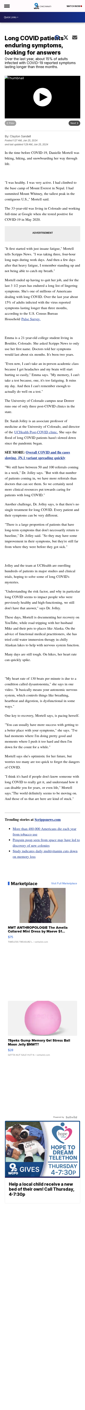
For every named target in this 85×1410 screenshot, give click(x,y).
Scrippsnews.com (48, 819)
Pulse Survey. (31, 318)
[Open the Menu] (6, 6)
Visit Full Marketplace (64, 883)
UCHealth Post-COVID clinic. (36, 432)
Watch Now (73, 6)
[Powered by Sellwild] (71, 1117)
